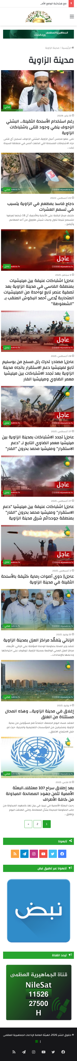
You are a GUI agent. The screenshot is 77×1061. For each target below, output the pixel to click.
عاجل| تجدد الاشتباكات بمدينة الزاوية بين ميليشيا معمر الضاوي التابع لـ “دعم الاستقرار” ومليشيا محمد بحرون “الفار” (38, 442)
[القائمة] (72, 18)
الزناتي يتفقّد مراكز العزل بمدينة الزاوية (38, 640)
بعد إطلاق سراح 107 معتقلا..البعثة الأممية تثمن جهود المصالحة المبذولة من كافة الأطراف (40, 793)
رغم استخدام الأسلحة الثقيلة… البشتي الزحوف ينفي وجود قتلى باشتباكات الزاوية (40, 127)
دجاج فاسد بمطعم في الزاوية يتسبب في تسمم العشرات (40, 206)
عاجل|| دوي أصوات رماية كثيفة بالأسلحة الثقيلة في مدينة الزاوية (37, 579)
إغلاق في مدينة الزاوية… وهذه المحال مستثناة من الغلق (39, 714)
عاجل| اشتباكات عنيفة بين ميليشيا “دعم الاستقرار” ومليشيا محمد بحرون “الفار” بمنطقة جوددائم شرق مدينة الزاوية (38, 512)
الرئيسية (66, 47)
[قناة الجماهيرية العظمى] (38, 16)
